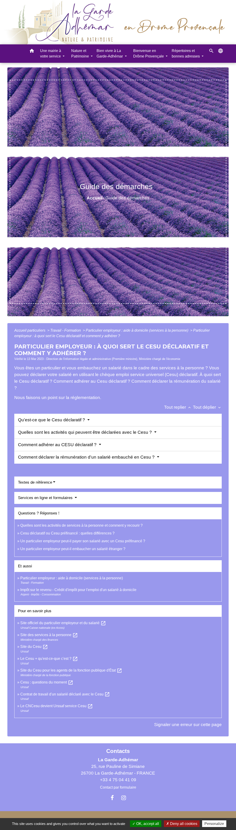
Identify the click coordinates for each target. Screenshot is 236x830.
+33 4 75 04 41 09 (118, 779)
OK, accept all (147, 824)
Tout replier (178, 407)
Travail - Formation (66, 330)
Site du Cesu (34, 647)
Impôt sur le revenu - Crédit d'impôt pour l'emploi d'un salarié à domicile (78, 590)
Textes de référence (35, 482)
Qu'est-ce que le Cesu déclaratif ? (52, 419)
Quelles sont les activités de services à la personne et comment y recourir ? (81, 525)
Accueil (95, 197)
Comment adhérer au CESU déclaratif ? (58, 444)
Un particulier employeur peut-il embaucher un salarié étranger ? (72, 549)
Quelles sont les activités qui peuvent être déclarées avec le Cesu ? (85, 432)
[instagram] (123, 798)
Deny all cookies (183, 824)
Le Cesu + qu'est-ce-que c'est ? (49, 659)
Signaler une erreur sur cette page (188, 724)
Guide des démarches (127, 197)
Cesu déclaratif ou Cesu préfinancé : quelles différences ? (67, 533)
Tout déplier (207, 407)
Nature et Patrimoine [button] (80, 53)
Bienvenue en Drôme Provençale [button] (149, 53)
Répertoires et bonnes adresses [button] (186, 53)
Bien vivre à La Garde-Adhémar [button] (110, 53)
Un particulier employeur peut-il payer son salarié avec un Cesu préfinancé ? (82, 541)
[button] (31, 51)
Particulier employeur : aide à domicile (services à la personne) (137, 330)
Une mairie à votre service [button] (51, 53)
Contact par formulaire (118, 787)
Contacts (118, 751)
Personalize (214, 824)
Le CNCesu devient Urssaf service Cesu (56, 706)
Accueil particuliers (30, 330)
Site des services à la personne (49, 635)
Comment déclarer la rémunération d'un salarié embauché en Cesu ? (87, 457)
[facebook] (112, 798)
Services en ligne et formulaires (46, 498)
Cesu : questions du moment (46, 682)
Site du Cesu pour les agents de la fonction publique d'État (71, 670)
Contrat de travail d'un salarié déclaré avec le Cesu (65, 694)
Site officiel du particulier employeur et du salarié (63, 623)
